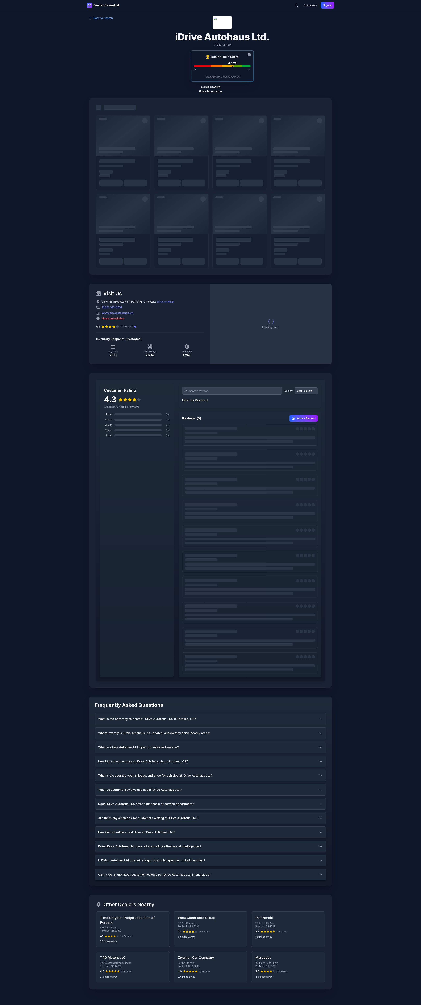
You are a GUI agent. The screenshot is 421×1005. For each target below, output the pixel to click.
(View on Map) (165, 301)
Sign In (327, 5)
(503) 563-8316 (112, 307)
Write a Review (306, 418)
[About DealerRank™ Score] (249, 54)
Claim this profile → (210, 91)
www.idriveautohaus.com (117, 312)
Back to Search (103, 18)
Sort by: (289, 390)
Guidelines (310, 5)
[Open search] (296, 5)
